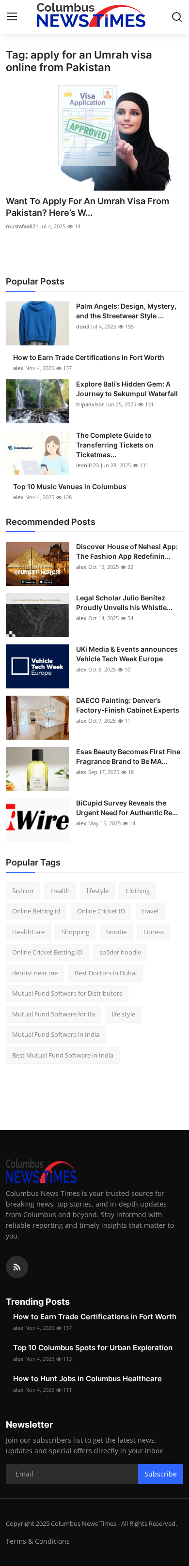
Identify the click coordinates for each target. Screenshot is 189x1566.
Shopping (75, 931)
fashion (22, 890)
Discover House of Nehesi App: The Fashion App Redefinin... (127, 551)
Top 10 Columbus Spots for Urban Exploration (93, 1347)
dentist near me (35, 973)
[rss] (17, 1267)
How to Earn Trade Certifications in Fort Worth (88, 357)
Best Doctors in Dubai (106, 973)
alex (18, 368)
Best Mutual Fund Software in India (62, 1055)
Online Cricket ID (101, 911)
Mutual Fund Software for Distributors (67, 993)
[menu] (12, 17)
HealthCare (28, 931)
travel (150, 911)
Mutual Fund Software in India (55, 1034)
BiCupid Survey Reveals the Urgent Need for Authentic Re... (127, 808)
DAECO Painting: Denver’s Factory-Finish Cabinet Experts (127, 705)
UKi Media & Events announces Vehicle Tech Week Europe (127, 654)
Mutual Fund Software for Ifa (53, 1014)
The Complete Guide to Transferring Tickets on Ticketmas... (115, 445)
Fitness (153, 931)
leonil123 (87, 465)
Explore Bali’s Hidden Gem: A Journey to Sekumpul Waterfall (127, 389)
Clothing (138, 890)
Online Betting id (36, 911)
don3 (82, 326)
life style (123, 1014)
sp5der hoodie (120, 952)
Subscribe (160, 1473)
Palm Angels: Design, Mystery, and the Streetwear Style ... (126, 311)
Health (60, 890)
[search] (177, 17)
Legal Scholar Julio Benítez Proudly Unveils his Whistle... (124, 602)
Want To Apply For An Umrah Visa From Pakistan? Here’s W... (87, 207)
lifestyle (98, 890)
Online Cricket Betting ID (47, 952)
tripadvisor (90, 404)
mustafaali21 (22, 226)
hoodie (116, 931)
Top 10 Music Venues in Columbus (69, 486)
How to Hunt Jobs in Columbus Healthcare (87, 1378)
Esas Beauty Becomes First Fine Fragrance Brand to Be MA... (128, 756)
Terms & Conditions (38, 1541)
